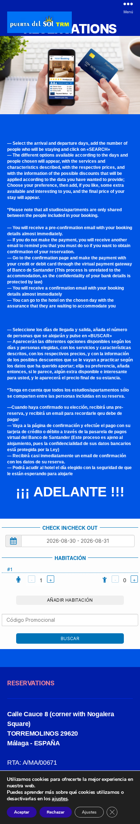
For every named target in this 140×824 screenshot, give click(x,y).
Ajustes (89, 812)
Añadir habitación (70, 600)
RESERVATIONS (30, 683)
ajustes (59, 799)
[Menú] (128, 3)
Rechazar (56, 812)
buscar (70, 638)
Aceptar (21, 812)
